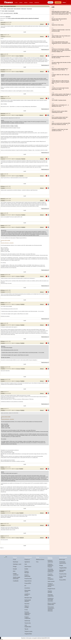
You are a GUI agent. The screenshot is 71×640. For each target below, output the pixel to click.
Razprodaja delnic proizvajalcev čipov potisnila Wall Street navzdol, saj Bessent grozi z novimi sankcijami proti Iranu (61, 13)
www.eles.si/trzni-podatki (5, 240)
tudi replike (16, 13)
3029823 (3, 276)
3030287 (3, 525)
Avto (26, 564)
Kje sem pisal (29, 8)
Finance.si (27, 559)
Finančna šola (28, 578)
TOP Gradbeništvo (28, 626)
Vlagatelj (58, 2)
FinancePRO (28, 583)
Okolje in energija (27, 606)
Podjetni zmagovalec (28, 617)
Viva (37, 561)
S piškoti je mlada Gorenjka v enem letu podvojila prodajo (61, 30)
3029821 (3, 214)
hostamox (3, 274)
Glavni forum (8, 16)
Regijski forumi (51, 588)
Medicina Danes (40, 559)
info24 (2, 54)
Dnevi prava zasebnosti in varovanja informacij (51, 608)
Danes (20, 2)
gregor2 (2, 535)
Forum (31, 2)
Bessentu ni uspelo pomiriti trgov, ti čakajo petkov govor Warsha (60, 69)
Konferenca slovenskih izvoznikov (50, 600)
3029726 (3, 71)
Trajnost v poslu (28, 631)
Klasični (4, 8)
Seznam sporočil (10, 8)
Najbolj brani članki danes (58, 25)
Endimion (2, 225)
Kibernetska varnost (27, 591)
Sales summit (51, 581)
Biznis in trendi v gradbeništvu (52, 604)
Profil (5, 6)
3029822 (3, 227)
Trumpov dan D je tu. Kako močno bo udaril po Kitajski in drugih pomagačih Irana (60, 82)
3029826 (3, 304)
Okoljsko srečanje (50, 592)
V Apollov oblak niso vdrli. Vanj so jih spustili (60, 75)
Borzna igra (62, 559)
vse (3, 10)
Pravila (11, 6)
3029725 (3, 55)
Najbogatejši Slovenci (28, 600)
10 (48, 115)
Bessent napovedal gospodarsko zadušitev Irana (59, 19)
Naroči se (50, 2)
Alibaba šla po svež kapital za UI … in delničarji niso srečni (60, 105)
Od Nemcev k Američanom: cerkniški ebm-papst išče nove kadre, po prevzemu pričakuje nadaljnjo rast (61, 50)
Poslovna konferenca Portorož (50, 565)
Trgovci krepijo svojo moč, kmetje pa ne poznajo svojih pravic (61, 36)
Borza (25, 2)
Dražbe (26, 569)
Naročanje (15, 561)
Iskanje (14, 6)
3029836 (3, 368)
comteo (2, 391)
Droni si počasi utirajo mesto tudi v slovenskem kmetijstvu (60, 118)
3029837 (3, 381)
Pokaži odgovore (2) (45, 49)
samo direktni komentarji (8, 13)
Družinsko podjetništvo (51, 595)
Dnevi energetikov (50, 578)
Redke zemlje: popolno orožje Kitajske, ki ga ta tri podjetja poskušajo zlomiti (61, 95)
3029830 (3, 343)
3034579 (3, 537)
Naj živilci (27, 603)
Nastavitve (8, 6)
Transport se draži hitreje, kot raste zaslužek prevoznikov (60, 130)
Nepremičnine (28, 580)
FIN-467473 (3, 198)
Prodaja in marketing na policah (51, 585)
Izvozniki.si (27, 588)
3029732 (3, 115)
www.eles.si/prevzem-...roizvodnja (7, 242)
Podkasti (36, 2)
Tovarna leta (28, 623)
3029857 (3, 393)
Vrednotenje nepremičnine (62, 562)
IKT (25, 585)
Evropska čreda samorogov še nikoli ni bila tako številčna (61, 57)
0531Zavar (3, 186)
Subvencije (27, 620)
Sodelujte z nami (17, 564)
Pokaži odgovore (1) (45, 65)
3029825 (3, 292)
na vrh (25, 31)
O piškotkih (15, 580)
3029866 (3, 512)
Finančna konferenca (50, 575)
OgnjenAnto (3, 113)
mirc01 (2, 157)
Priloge (15, 566)
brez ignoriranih (11, 10)
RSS (14, 571)
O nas (14, 559)
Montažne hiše (28, 597)
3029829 (21, 468)
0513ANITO (3, 69)
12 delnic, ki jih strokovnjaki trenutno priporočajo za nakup (60, 88)
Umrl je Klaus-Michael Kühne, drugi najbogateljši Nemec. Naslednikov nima (61, 42)
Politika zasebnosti (15, 574)
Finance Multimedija (27, 575)
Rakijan (2, 96)
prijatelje (6, 10)
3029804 (3, 188)
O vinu (26, 609)
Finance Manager (27, 572)
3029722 (3, 36)
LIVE (16, 2)
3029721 (3, 24)
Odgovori (42, 24)
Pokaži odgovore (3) (45, 318)
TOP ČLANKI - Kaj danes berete (59, 100)
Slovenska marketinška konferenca (51, 570)
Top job (26, 629)
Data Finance (28, 566)
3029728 (3, 98)
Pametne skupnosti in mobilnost (27, 613)
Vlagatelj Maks (28, 633)
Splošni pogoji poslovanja (16, 578)
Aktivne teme (23, 8)
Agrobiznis (27, 561)
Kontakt (15, 569)
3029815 (3, 200)
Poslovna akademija (50, 561)
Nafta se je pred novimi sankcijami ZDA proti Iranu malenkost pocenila (61, 124)
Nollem (2, 34)
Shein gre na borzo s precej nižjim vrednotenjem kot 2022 (59, 112)
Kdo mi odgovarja (17, 8)
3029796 (3, 175)
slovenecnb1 (3, 22)
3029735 (3, 158)
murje (2, 523)
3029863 (3, 468)
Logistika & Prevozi (27, 594)
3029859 (3, 410)
